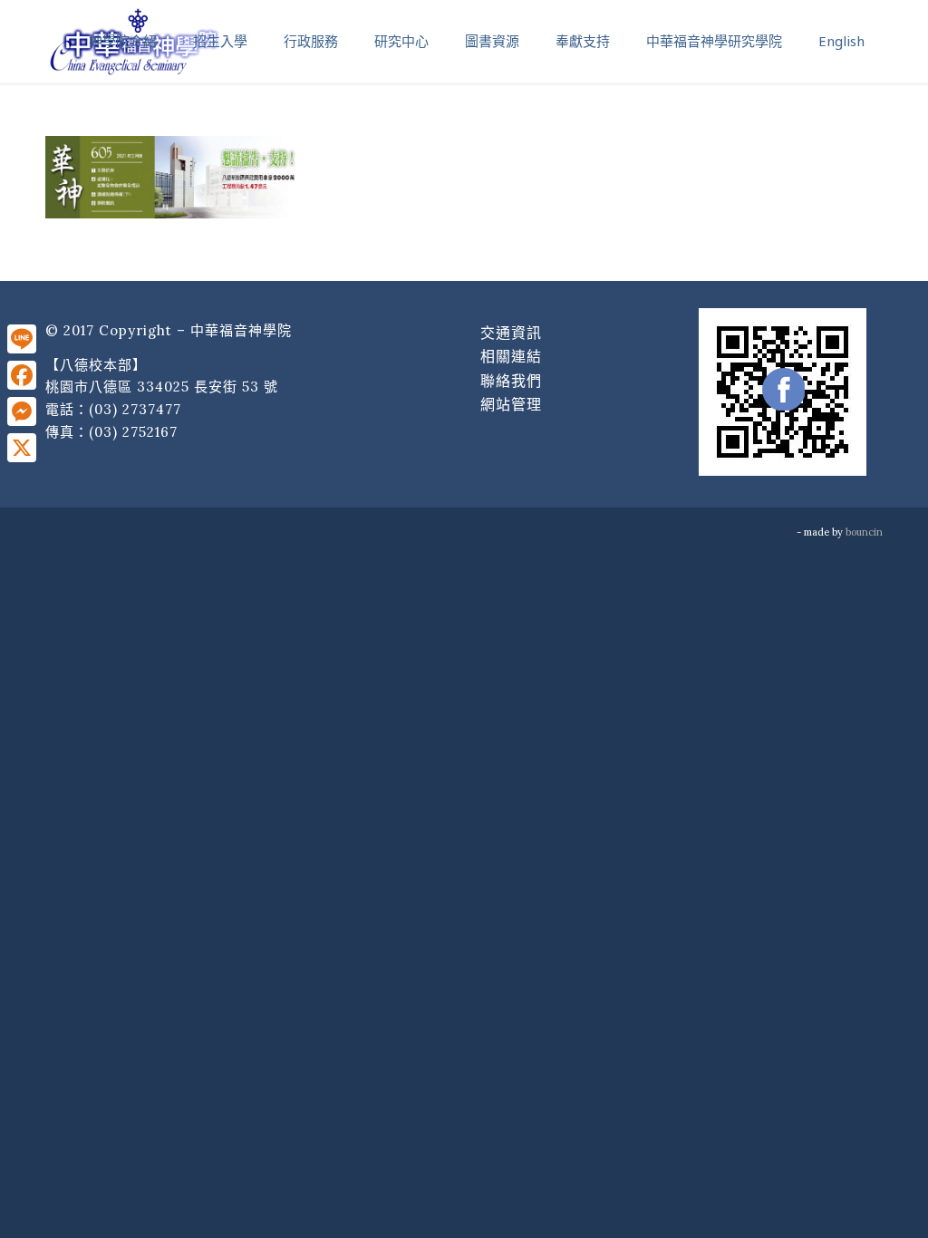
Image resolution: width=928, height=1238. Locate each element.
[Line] (22, 339)
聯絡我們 (511, 381)
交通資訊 (511, 333)
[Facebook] (22, 375)
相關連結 (511, 356)
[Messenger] (22, 411)
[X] (22, 448)
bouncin (864, 532)
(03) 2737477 (135, 409)
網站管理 (511, 404)
